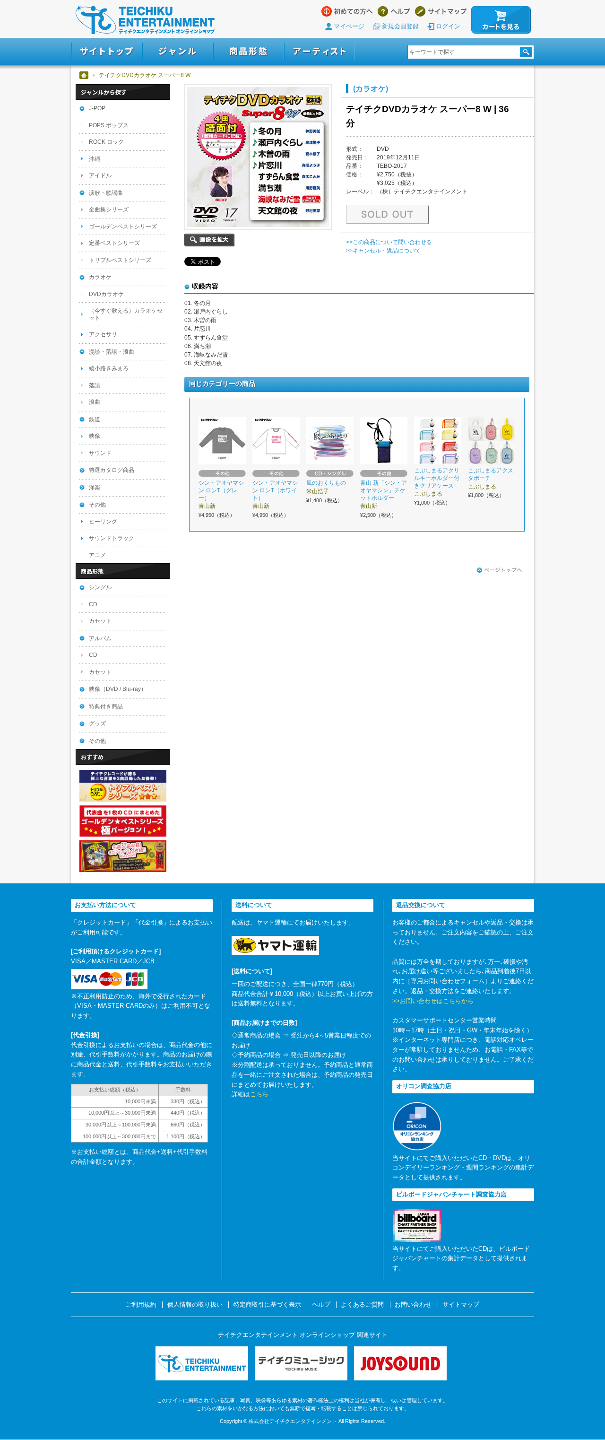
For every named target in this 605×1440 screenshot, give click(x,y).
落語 (94, 385)
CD (93, 604)
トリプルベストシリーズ (120, 260)
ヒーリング (103, 521)
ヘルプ (394, 11)
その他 (97, 504)
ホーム (84, 75)
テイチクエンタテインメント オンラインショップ (145, 20)
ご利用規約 (141, 1304)
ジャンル (177, 51)
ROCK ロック (106, 142)
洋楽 (94, 487)
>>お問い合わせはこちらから (433, 1000)
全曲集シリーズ (109, 209)
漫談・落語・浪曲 (111, 352)
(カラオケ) (370, 88)
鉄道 (94, 419)
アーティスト (319, 51)
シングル (100, 587)
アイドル (100, 175)
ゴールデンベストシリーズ (123, 226)
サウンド (100, 453)
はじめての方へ (347, 11)
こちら (259, 1094)
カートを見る (501, 20)
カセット (100, 621)
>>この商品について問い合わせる (389, 242)
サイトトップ (106, 51)
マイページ (349, 26)
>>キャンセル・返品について (383, 250)
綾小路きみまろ (109, 368)
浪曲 (94, 402)
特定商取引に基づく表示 (267, 1304)
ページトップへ (499, 570)
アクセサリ (103, 334)
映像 (94, 436)
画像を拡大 (209, 240)
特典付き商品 (106, 706)
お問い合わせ (413, 1304)
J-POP (97, 108)
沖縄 (94, 159)
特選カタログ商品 (111, 470)
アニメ (97, 555)
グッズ (97, 723)
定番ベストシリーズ (114, 243)
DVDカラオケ (106, 294)
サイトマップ (441, 11)
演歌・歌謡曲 (106, 193)
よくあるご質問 (362, 1304)
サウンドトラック (111, 538)
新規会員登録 (400, 26)
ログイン (448, 26)
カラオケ (100, 277)
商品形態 (248, 51)
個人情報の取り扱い (195, 1304)
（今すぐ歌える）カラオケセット (126, 314)
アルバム (100, 638)
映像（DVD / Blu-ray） (118, 689)
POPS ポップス (109, 125)
